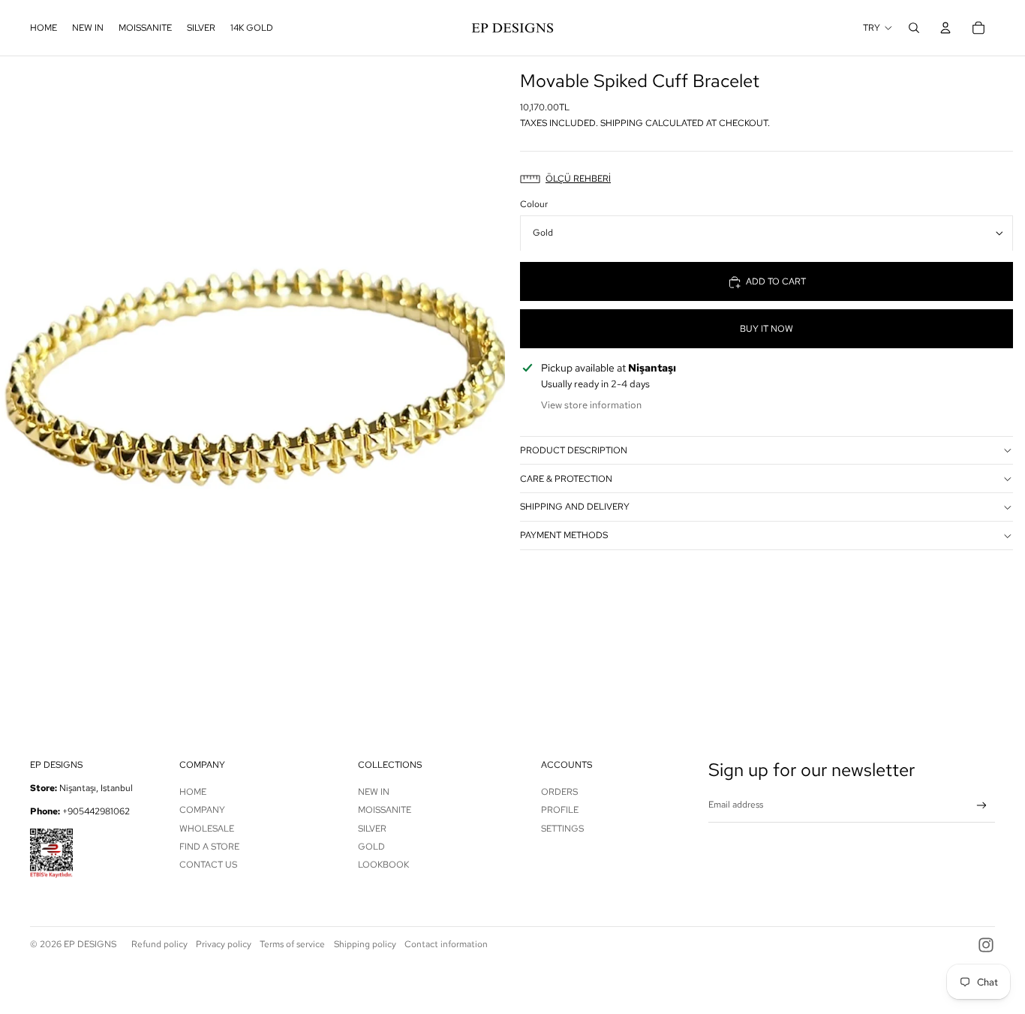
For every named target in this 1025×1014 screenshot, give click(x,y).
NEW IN (373, 792)
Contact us (208, 865)
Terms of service (292, 944)
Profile (560, 810)
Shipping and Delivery (575, 507)
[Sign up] (982, 806)
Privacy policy (223, 944)
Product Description (573, 450)
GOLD (371, 847)
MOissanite (384, 810)
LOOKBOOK (383, 865)
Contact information (446, 944)
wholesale (206, 829)
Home (192, 792)
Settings (562, 829)
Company (202, 810)
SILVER (372, 829)
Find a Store (209, 847)
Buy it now (766, 329)
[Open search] (913, 27)
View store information (591, 405)
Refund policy (159, 944)
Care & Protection (566, 479)
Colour (534, 205)
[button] (766, 180)
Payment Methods (564, 535)
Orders (559, 792)
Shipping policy (365, 944)
